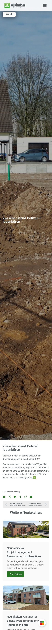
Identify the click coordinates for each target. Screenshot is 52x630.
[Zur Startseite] (14, 5)
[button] (44, 5)
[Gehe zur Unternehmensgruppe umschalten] (42, 623)
